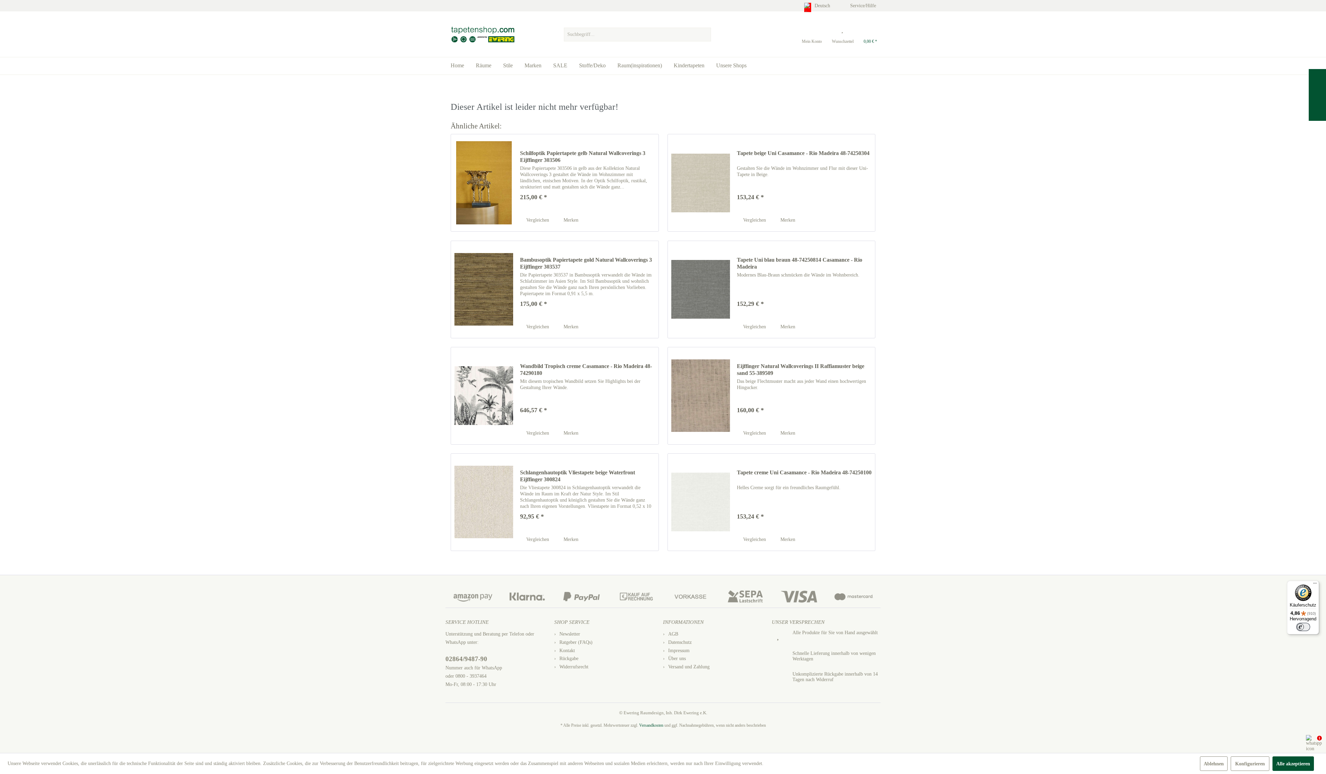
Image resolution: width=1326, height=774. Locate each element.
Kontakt (567, 650)
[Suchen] (705, 34)
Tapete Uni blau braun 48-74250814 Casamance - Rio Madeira (799, 263)
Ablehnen (1214, 763)
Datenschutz (680, 642)
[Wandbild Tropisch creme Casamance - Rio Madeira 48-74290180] (483, 395)
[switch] (1303, 627)
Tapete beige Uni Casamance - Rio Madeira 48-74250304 (803, 153)
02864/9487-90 (466, 658)
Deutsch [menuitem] (823, 5)
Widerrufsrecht (573, 666)
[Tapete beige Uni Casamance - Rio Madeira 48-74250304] (700, 182)
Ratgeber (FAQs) (576, 642)
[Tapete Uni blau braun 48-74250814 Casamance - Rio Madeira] (700, 289)
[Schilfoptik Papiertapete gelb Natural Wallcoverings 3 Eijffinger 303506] (483, 182)
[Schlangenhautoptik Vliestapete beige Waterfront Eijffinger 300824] (483, 502)
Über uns (677, 658)
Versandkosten (651, 725)
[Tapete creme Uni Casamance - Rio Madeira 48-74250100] (700, 502)
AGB (673, 634)
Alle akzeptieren (1293, 763)
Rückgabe (568, 658)
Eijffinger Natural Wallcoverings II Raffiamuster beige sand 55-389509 (800, 369)
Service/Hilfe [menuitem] (863, 5)
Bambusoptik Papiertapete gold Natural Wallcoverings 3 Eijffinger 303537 (586, 263)
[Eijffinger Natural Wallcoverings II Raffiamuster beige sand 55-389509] (700, 395)
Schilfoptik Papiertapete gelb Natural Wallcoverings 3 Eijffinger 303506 (582, 156)
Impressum (679, 650)
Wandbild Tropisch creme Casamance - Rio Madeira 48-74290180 (586, 369)
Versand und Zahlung (689, 666)
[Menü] (1315, 585)
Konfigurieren (1250, 763)
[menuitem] (637, 32)
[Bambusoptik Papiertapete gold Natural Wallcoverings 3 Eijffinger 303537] (483, 289)
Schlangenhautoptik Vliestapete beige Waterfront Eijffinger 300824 (577, 476)
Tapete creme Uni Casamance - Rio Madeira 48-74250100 (804, 472)
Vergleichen (537, 220)
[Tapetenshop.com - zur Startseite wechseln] (482, 34)
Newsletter (569, 634)
